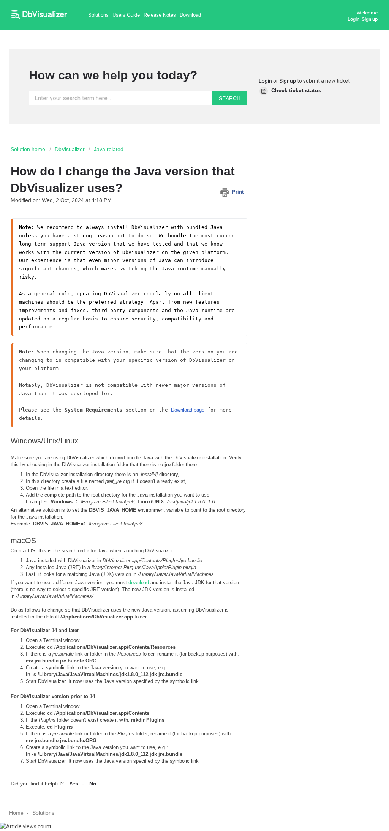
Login (265, 81)
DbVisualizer (70, 149)
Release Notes (160, 15)
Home (16, 813)
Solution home (29, 149)
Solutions (98, 15)
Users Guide (126, 15)
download (138, 582)
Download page (187, 410)
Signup (287, 81)
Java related (108, 149)
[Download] (180, 324)
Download (190, 15)
